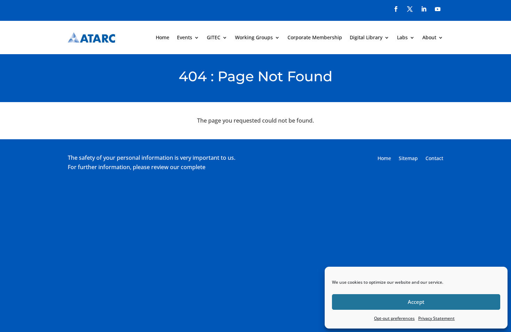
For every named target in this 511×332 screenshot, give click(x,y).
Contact (434, 158)
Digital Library (366, 37)
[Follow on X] (409, 9)
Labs (402, 37)
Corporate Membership (314, 37)
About (429, 37)
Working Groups (254, 37)
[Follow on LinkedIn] (423, 9)
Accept (416, 301)
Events (184, 37)
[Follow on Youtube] (437, 9)
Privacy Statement (436, 318)
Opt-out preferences (394, 318)
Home (162, 37)
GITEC (213, 37)
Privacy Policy (224, 167)
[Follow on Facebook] (396, 9)
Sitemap (408, 158)
